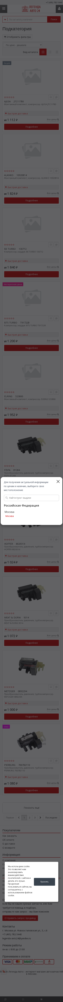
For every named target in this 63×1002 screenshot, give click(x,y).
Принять (44, 881)
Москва (9, 516)
